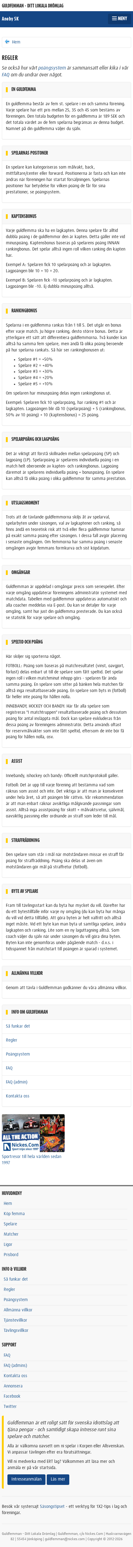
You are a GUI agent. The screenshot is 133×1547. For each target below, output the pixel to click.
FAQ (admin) (17, 1082)
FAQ (6, 74)
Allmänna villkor (18, 1310)
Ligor (8, 1244)
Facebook (12, 1396)
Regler (11, 1040)
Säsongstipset (52, 1506)
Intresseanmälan (26, 1479)
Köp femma (14, 1214)
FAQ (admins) (15, 1366)
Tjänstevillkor (15, 1320)
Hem (15, 42)
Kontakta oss (17, 1096)
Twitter (10, 1407)
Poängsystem (18, 1054)
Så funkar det (18, 1026)
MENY (122, 18)
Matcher (11, 1234)
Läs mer (58, 1479)
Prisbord (11, 1255)
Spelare (10, 1224)
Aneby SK (10, 19)
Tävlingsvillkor (16, 1330)
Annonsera (13, 1386)
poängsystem (52, 68)
